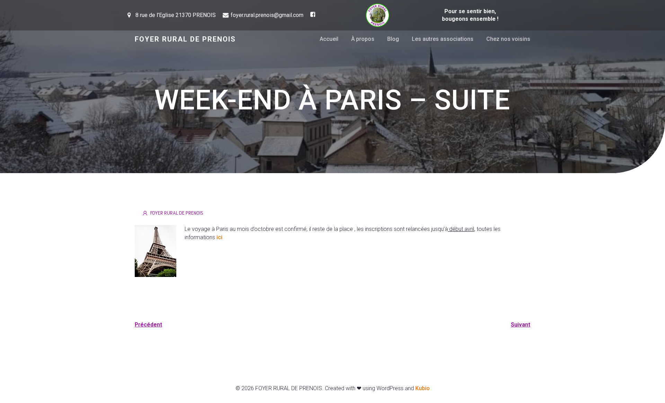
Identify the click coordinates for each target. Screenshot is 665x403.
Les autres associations (442, 39)
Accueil (329, 39)
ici (219, 237)
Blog (393, 39)
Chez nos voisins (508, 39)
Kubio (422, 388)
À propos (362, 39)
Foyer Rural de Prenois (176, 213)
